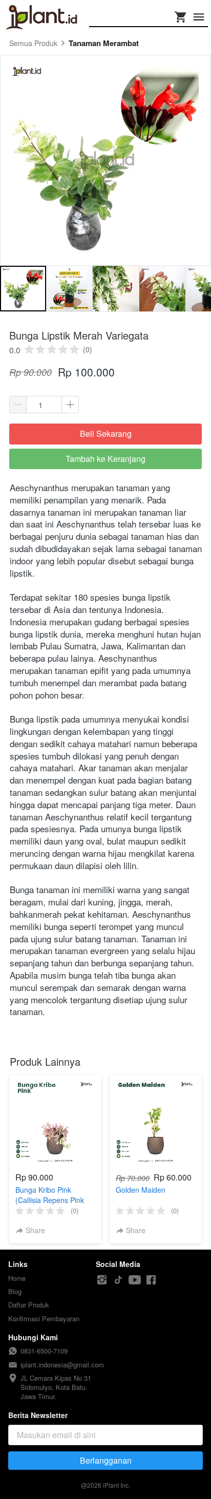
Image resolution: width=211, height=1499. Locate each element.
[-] (102, 1280)
